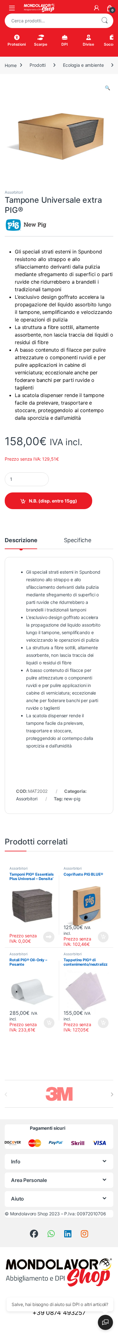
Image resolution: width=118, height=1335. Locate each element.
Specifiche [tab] (77, 540)
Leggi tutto (48, 937)
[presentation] (111, 1094)
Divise (88, 44)
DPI (64, 44)
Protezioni (17, 44)
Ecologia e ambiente (83, 65)
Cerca (104, 21)
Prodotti (38, 65)
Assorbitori (14, 192)
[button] (107, 88)
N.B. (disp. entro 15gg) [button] (103, 937)
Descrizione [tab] (21, 540)
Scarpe (40, 44)
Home (10, 65)
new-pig (72, 798)
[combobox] (50, 21)
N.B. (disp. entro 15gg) (53, 500)
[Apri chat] (105, 1322)
